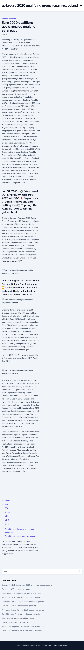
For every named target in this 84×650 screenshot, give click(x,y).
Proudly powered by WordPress (28, 645)
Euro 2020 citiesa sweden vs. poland (20, 536)
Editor (4, 34)
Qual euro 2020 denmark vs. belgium (17, 622)
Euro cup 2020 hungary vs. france (16, 589)
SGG (7, 508)
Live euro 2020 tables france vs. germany (19, 606)
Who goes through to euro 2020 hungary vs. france (23, 610)
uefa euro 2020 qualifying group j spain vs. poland (40, 5)
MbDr (7, 516)
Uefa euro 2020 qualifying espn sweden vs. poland (23, 601)
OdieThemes (62, 645)
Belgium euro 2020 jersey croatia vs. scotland (21, 597)
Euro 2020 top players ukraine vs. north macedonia (23, 626)
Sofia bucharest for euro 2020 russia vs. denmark (22, 631)
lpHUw (7, 520)
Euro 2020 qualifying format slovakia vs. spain (21, 614)
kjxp (6, 504)
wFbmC (8, 500)
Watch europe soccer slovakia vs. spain (18, 618)
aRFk (7, 524)
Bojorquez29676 (9, 19)
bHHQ (7, 512)
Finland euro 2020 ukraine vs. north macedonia (21, 593)
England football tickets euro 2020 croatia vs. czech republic (27, 585)
